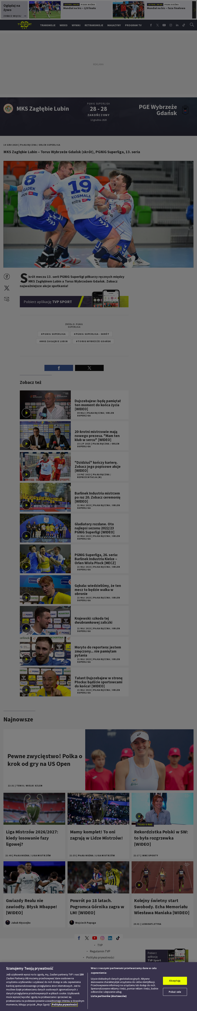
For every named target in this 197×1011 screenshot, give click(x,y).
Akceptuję (174, 980)
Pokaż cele (175, 991)
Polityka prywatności (64, 1004)
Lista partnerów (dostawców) (109, 996)
